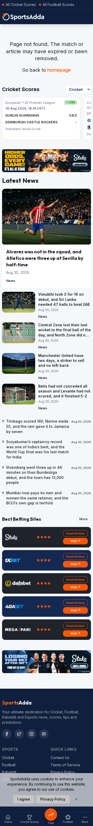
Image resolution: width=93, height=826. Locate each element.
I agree (23, 799)
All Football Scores (58, 4)
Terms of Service (65, 765)
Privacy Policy (63, 772)
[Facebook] (6, 734)
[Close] (76, 799)
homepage (59, 70)
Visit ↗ (76, 541)
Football (9, 765)
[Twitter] (19, 734)
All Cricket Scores (21, 4)
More (83, 519)
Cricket (8, 757)
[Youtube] (44, 734)
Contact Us (60, 757)
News (10, 281)
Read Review (75, 533)
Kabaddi (9, 772)
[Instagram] (31, 734)
